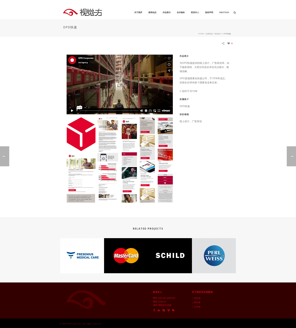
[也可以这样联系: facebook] (154, 310)
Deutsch (224, 12)
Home (201, 34)
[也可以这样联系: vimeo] (168, 310)
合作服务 (181, 12)
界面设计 (218, 34)
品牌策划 (209, 34)
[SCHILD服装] (170, 251)
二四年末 (196, 302)
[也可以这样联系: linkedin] (159, 310)
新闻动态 (152, 12)
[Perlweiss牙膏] (214, 251)
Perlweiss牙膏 (214, 265)
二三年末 (196, 306)
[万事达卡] (126, 251)
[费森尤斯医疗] (82, 251)
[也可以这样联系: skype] (163, 310)
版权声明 (209, 12)
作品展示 (167, 12)
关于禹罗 (138, 12)
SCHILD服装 (170, 265)
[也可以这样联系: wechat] (173, 310)
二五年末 (196, 298)
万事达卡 (126, 265)
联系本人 (195, 12)
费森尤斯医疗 (82, 265)
